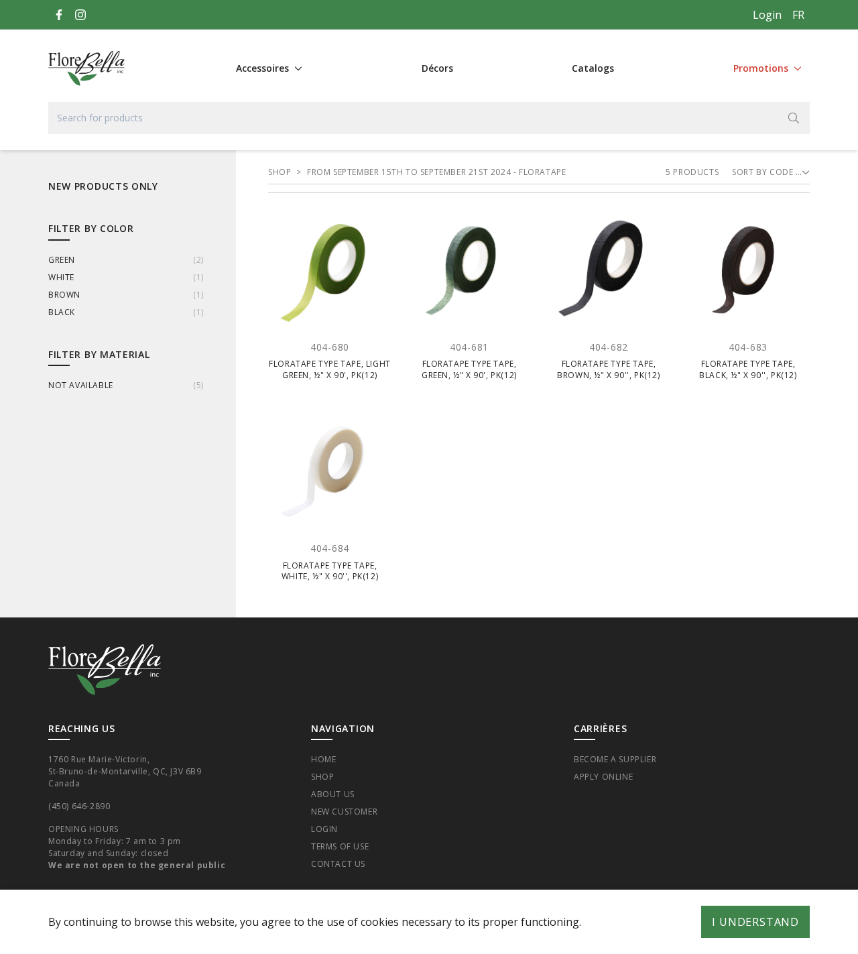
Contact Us (338, 864)
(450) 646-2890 (79, 806)
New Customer (344, 811)
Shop (322, 776)
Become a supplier (615, 759)
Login (767, 14)
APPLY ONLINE (603, 776)
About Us (333, 794)
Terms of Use (340, 846)
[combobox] (429, 118)
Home (323, 759)
